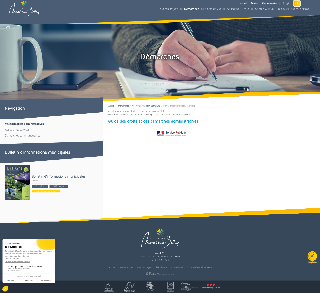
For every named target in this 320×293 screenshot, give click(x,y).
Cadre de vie (213, 9)
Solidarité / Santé (238, 9)
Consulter (40, 186)
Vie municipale (300, 9)
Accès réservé (176, 268)
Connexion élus (269, 3)
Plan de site (161, 268)
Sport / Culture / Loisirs (270, 9)
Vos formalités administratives (24, 124)
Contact (254, 3)
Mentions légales (144, 268)
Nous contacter (126, 268)
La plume (312, 262)
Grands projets (169, 9)
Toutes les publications (46, 191)
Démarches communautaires (22, 135)
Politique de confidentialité (199, 268)
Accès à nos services (17, 129)
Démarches (191, 9)
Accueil (243, 3)
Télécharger (58, 186)
